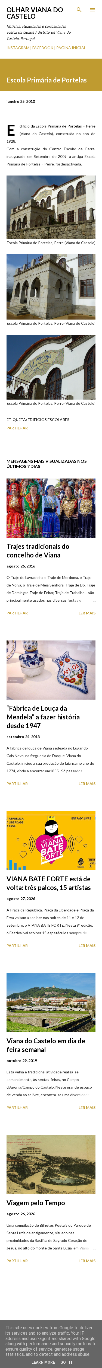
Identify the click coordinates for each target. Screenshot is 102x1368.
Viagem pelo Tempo (36, 1203)
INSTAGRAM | (19, 47)
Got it (66, 1362)
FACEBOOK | (43, 47)
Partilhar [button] (17, 428)
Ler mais (87, 613)
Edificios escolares (48, 419)
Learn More (43, 1362)
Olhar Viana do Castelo (35, 13)
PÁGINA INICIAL (71, 47)
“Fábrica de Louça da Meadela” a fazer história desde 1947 (43, 716)
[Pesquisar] (79, 10)
